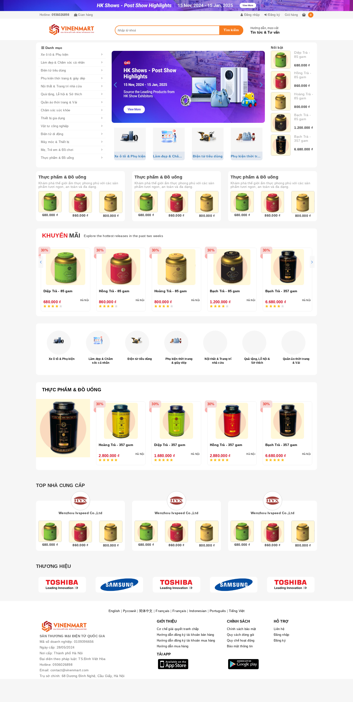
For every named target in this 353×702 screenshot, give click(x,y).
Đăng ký (280, 640)
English (114, 611)
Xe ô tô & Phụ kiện (62, 359)
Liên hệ (279, 629)
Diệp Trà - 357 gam (169, 445)
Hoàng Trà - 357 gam (116, 445)
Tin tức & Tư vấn (265, 32)
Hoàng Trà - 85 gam (303, 96)
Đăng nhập (281, 635)
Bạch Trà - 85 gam (302, 117)
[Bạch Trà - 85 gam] (280, 122)
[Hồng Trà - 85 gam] (280, 80)
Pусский (129, 611)
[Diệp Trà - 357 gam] (176, 421)
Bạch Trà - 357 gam (302, 139)
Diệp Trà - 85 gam (302, 55)
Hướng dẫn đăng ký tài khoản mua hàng (186, 640)
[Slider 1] (188, 87)
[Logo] (62, 585)
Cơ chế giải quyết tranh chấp (178, 629)
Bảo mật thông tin (240, 646)
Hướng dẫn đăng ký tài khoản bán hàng (185, 635)
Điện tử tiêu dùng (140, 359)
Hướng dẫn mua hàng (173, 646)
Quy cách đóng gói (240, 635)
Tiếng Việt (237, 611)
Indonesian (198, 611)
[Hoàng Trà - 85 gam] (280, 101)
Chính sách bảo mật (241, 629)
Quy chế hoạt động (240, 640)
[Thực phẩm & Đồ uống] (63, 428)
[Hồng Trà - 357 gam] (231, 421)
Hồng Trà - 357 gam (226, 445)
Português (218, 611)
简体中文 (146, 611)
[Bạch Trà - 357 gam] (280, 145)
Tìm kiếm (231, 30)
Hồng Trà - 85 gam (302, 75)
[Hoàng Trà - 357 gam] (120, 421)
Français (162, 611)
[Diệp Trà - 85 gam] (280, 60)
